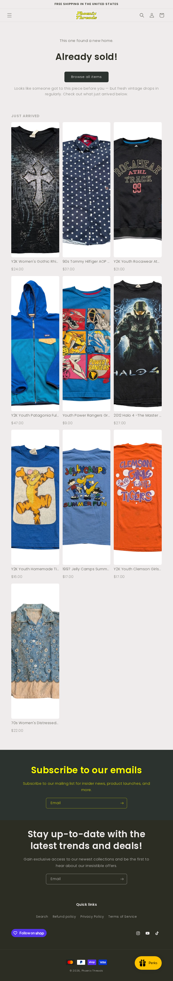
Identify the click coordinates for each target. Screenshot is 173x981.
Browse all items (86, 76)
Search (42, 916)
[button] (9, 15)
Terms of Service (122, 916)
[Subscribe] (122, 803)
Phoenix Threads (92, 970)
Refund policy (64, 916)
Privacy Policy (92, 916)
